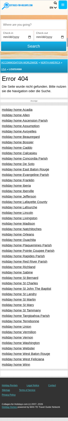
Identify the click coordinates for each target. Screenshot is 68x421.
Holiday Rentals (10, 385)
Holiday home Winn (16, 364)
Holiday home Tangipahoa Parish (26, 316)
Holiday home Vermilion (19, 332)
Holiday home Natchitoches (22, 229)
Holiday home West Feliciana (23, 359)
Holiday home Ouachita (19, 240)
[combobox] (33, 25)
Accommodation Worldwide (19, 62)
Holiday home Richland (18, 267)
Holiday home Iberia (16, 185)
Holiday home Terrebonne (20, 321)
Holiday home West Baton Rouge (26, 354)
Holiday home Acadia (17, 110)
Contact (52, 385)
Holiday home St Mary (18, 305)
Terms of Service (27, 390)
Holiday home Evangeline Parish (25, 175)
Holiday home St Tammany (21, 310)
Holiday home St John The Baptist (26, 288)
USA (3, 69)
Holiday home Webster (18, 348)
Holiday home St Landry (19, 294)
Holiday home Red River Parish (24, 261)
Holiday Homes (9, 407)
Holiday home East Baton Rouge (25, 169)
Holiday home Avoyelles (19, 131)
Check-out (42, 32)
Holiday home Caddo (17, 147)
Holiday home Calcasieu (19, 153)
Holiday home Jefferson (19, 196)
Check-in (8, 32)
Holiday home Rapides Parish (23, 256)
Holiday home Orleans (18, 234)
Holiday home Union (16, 326)
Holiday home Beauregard (21, 137)
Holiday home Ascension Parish (25, 120)
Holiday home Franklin (18, 180)
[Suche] (55, 3)
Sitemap (6, 390)
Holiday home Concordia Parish (25, 158)
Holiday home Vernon (17, 337)
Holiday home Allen (16, 115)
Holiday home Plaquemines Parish (27, 245)
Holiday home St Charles (20, 283)
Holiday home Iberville (18, 191)
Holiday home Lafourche (19, 207)
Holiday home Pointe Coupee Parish (28, 251)
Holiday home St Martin (19, 299)
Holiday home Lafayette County (24, 202)
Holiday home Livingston (19, 218)
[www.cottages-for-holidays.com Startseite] (17, 6)
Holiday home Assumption (21, 126)
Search (33, 46)
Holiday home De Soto (18, 164)
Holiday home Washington (21, 343)
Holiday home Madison (18, 223)
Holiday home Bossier (18, 142)
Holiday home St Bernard (20, 278)
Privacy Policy (9, 395)
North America (50, 62)
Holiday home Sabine (17, 272)
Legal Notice (33, 385)
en (51, 7)
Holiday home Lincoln (17, 213)
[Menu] (63, 5)
